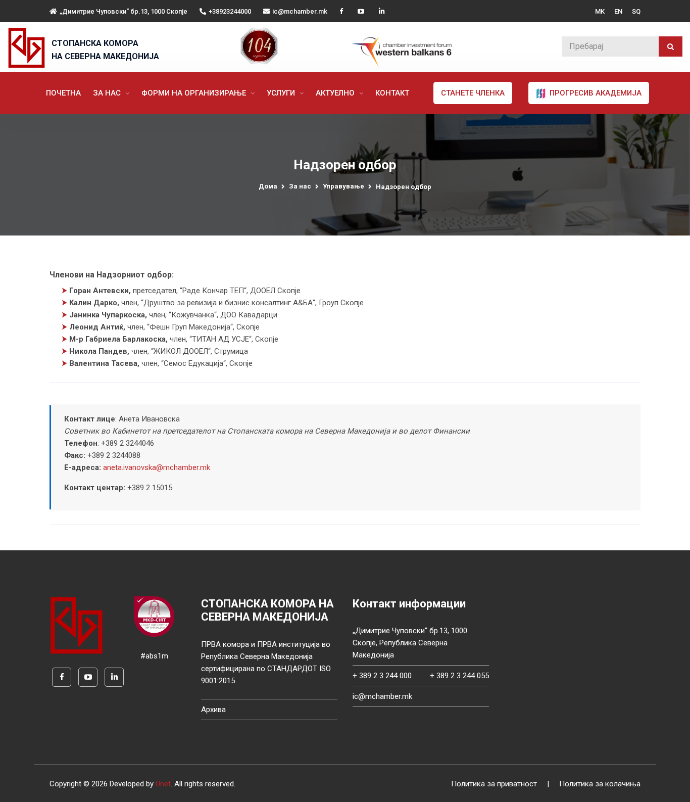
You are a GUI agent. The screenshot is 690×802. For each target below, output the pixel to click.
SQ (636, 11)
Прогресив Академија (595, 93)
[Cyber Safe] (154, 616)
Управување (343, 186)
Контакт (392, 93)
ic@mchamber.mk (299, 11)
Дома (268, 186)
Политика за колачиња (599, 783)
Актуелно (336, 93)
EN (618, 11)
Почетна (63, 93)
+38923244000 (230, 11)
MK (600, 11)
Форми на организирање (194, 93)
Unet (163, 783)
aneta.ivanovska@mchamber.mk (156, 467)
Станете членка (473, 93)
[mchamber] (29, 47)
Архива (213, 709)
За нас (108, 93)
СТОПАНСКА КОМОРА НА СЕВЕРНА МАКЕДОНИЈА (105, 49)
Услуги (282, 93)
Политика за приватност (494, 783)
